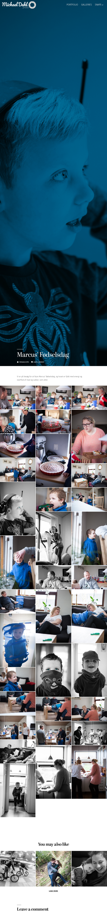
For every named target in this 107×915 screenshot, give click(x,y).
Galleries (86, 5)
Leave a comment (38, 362)
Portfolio (72, 5)
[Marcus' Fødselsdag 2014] (17, 397)
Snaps (98, 5)
